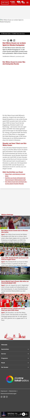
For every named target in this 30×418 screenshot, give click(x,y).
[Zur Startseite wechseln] (5, 3)
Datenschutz (13, 391)
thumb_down (21, 414)
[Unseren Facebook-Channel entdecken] (4, 397)
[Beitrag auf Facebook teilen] (11, 40)
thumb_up (26, 414)
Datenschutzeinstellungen (8, 393)
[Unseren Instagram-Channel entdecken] (7, 397)
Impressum (4, 391)
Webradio (4, 344)
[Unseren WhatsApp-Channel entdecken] (2, 397)
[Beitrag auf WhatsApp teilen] (8, 40)
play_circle (24, 414)
